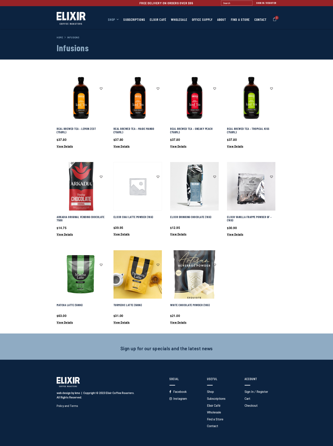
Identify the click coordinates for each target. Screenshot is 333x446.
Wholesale (214, 412)
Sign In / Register (266, 3)
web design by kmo (68, 393)
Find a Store (215, 419)
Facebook (180, 392)
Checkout (251, 405)
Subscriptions (216, 399)
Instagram (180, 399)
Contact (212, 426)
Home (60, 37)
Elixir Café (213, 405)
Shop (210, 392)
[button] (101, 88)
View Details (65, 146)
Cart (247, 399)
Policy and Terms (67, 405)
